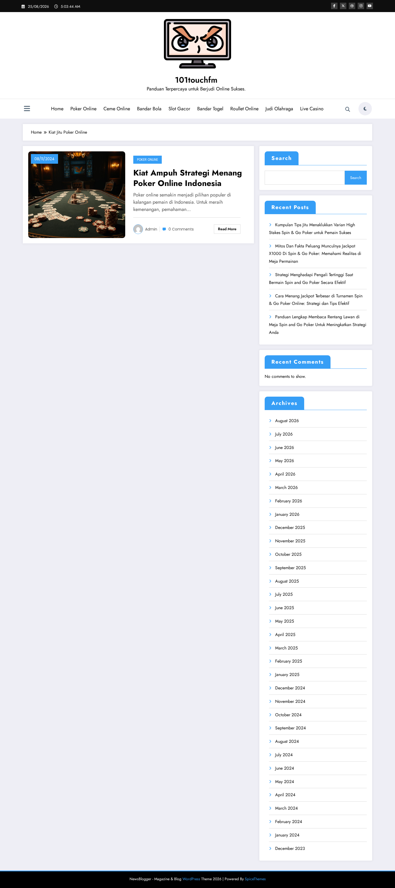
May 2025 (284, 621)
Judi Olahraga (279, 108)
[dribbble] (352, 6)
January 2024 (287, 835)
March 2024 (286, 808)
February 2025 (288, 661)
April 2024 (285, 795)
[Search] (347, 109)
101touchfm (196, 80)
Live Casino (312, 108)
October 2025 (288, 554)
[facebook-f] (334, 6)
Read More (227, 229)
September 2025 (290, 568)
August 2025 (287, 581)
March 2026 (286, 487)
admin (151, 229)
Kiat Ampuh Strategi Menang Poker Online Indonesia (187, 177)
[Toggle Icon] (27, 109)
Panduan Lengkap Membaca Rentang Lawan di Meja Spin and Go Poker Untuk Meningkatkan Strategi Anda (317, 324)
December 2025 (290, 527)
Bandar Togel (210, 108)
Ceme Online (116, 108)
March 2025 (286, 648)
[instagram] (361, 6)
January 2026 (287, 514)
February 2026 (288, 501)
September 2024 (290, 728)
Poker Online (83, 108)
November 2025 (290, 541)
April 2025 (285, 634)
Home (57, 108)
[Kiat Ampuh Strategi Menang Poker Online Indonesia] (76, 194)
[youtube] (370, 6)
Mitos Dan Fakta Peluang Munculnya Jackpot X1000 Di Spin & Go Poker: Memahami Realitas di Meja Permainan (315, 254)
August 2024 (287, 741)
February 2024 (288, 821)
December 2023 (290, 848)
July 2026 (284, 434)
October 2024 (288, 715)
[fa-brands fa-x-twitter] (343, 6)
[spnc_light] (365, 108)
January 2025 (287, 674)
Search (281, 158)
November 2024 (290, 701)
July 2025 (284, 594)
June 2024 (284, 768)
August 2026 (287, 421)
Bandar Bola (149, 108)
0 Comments (181, 229)
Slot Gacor (179, 108)
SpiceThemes (255, 879)
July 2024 (284, 755)
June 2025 (284, 608)
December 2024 (290, 688)
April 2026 (285, 474)
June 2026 (284, 447)
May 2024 (284, 782)
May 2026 (284, 461)
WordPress (191, 879)
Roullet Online (244, 108)
